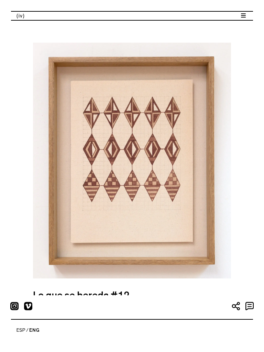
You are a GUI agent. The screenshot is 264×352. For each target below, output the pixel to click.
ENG (34, 330)
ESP (20, 330)
